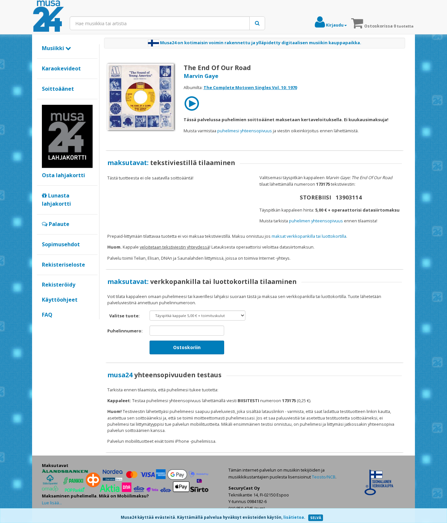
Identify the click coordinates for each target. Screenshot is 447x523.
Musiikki (53, 48)
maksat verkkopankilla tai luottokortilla (309, 236)
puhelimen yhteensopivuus (316, 221)
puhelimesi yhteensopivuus (244, 131)
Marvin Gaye (201, 76)
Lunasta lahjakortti (56, 200)
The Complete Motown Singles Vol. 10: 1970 (250, 87)
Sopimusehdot (61, 244)
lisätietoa (293, 517)
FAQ (47, 314)
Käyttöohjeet (60, 299)
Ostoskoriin (187, 347)
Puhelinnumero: (125, 331)
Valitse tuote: (124, 316)
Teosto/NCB (323, 477)
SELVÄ (315, 517)
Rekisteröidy (58, 284)
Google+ (45, 326)
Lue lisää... (52, 503)
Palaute (58, 224)
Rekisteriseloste (63, 264)
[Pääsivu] (48, 16)
